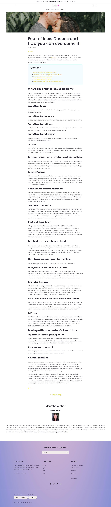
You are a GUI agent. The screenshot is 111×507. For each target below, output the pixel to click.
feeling (53, 58)
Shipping (73, 470)
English (32, 497)
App (44, 468)
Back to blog (56, 395)
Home (44, 465)
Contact (73, 476)
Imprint (73, 473)
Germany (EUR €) (20, 497)
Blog (44, 470)
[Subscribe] (67, 452)
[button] (15, 5)
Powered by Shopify (27, 502)
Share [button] (31, 51)
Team (44, 473)
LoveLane (20, 502)
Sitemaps (74, 478)
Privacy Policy (75, 468)
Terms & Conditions (77, 465)
